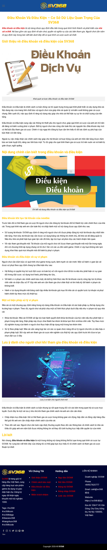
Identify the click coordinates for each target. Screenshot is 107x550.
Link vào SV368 (65, 496)
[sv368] (53, 5)
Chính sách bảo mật (41, 482)
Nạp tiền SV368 (65, 477)
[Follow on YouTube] (23, 531)
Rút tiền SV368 (65, 482)
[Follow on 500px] (3, 534)
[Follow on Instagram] (7, 531)
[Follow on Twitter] (13, 531)
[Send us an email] (16, 531)
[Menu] (3, 6)
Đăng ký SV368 (65, 486)
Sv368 (5, 479)
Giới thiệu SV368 (39, 477)
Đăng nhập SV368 (66, 491)
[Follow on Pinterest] (19, 531)
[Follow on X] (10, 531)
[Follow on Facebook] (3, 531)
